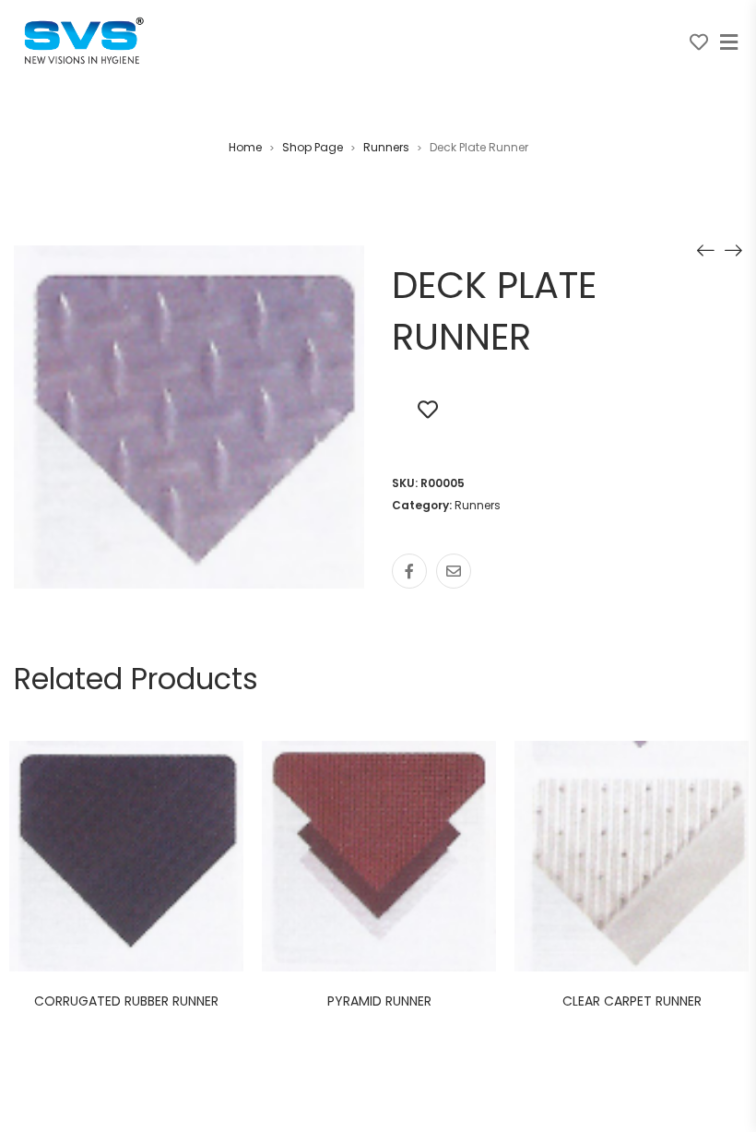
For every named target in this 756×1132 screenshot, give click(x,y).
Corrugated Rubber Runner (126, 1001)
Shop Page (312, 147)
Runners (386, 147)
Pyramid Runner (379, 1001)
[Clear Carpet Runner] (705, 250)
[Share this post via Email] (453, 571)
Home (245, 147)
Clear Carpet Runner (632, 1001)
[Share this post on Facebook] (409, 571)
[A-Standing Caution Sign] (733, 250)
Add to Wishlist (427, 408)
